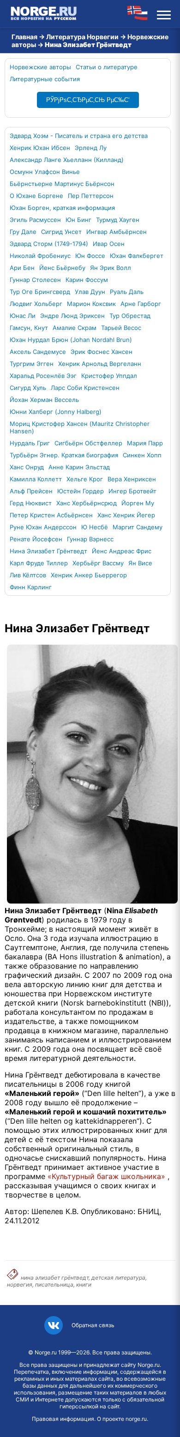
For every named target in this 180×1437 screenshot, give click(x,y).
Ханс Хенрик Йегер (126, 515)
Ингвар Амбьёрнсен (116, 231)
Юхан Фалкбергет (136, 255)
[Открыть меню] (164, 13)
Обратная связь (93, 1325)
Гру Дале (23, 231)
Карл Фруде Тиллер (39, 563)
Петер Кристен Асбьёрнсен (51, 515)
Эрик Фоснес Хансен (101, 351)
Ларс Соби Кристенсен (85, 387)
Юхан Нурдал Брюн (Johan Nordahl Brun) (71, 339)
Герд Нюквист (31, 503)
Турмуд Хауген (117, 219)
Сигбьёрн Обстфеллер (88, 443)
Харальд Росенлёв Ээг (43, 375)
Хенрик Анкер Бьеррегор (89, 575)
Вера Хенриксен (132, 479)
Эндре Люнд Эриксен (72, 315)
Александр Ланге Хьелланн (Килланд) (67, 159)
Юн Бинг (78, 219)
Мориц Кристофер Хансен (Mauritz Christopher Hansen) (80, 427)
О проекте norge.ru (122, 1418)
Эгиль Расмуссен (35, 219)
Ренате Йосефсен (36, 539)
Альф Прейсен (31, 491)
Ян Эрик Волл (110, 267)
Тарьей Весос (121, 327)
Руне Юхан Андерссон (43, 527)
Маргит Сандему (137, 527)
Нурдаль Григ (30, 443)
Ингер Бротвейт (132, 491)
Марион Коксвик (91, 303)
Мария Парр (145, 443)
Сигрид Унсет (61, 231)
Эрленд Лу (91, 147)
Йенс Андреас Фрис (121, 551)
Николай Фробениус (40, 255)
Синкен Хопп (142, 455)
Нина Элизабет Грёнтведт (48, 551)
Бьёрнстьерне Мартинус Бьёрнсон (62, 183)
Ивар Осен (109, 243)
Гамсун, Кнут (29, 327)
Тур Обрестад (129, 315)
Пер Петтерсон (91, 195)
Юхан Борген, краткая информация (62, 207)
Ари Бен (22, 267)
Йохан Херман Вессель (44, 399)
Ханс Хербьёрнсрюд (86, 503)
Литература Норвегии (82, 37)
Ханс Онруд (27, 467)
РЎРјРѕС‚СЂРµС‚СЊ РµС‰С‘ (88, 99)
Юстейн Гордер (80, 491)
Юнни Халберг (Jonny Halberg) (56, 411)
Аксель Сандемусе (38, 351)
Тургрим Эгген (32, 363)
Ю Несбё (94, 527)
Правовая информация (63, 1418)
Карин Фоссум (87, 279)
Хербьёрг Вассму (98, 563)
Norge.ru (46, 1352)
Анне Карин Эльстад (79, 467)
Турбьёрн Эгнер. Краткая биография (64, 455)
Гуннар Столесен (35, 279)
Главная (24, 37)
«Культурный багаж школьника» (106, 1176)
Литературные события (45, 79)
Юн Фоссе (90, 255)
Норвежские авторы (40, 67)
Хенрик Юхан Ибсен (40, 147)
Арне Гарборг (140, 303)
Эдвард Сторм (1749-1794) (49, 243)
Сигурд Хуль (28, 387)
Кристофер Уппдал (109, 375)
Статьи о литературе (107, 67)
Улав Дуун (90, 291)
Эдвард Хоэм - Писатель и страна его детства (79, 135)
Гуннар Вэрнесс (90, 539)
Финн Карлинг (31, 587)
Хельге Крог (84, 479)
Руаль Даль (127, 291)
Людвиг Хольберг (36, 303)
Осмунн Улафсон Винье (45, 171)
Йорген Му (137, 503)
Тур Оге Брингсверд (40, 291)
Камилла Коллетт (36, 479)
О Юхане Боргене (36, 195)
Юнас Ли (23, 315)
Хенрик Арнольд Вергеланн (99, 363)
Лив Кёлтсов (28, 575)
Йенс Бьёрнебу (62, 267)
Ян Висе (140, 563)
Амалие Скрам (74, 327)
